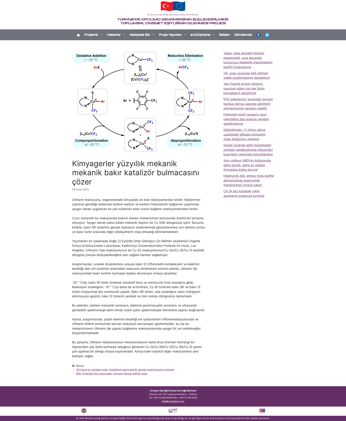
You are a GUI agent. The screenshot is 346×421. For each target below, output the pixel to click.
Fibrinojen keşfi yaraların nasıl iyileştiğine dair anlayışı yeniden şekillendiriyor (246, 119)
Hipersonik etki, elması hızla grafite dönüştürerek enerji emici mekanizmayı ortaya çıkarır (248, 180)
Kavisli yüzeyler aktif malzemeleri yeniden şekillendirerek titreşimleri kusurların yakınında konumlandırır (248, 149)
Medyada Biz (140, 34)
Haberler (114, 34)
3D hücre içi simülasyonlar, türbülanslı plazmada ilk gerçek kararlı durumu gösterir (125, 369)
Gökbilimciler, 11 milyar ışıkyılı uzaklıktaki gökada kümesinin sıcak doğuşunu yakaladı (244, 134)
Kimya (80, 365)
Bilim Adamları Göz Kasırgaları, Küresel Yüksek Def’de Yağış (112, 373)
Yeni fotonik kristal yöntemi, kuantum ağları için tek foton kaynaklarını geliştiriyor (244, 88)
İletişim (224, 34)
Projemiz (91, 34)
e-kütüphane (200, 34)
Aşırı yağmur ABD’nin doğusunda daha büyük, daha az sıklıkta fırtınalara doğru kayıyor (247, 165)
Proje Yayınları (170, 34)
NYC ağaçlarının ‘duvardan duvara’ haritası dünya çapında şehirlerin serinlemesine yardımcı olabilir (248, 103)
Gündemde (243, 34)
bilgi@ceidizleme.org (173, 401)
